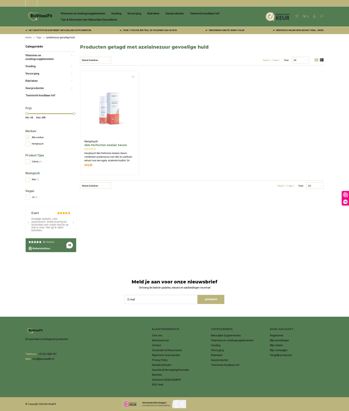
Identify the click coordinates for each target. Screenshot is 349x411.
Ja (34, 197)
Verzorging (134, 13)
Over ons (157, 335)
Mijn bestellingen (279, 340)
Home (28, 37)
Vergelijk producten (281, 355)
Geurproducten (174, 13)
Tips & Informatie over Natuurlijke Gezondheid (89, 19)
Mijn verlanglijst (279, 350)
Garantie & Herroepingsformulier (170, 369)
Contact (156, 345)
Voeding (116, 13)
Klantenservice (160, 340)
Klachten (157, 374)
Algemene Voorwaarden (166, 355)
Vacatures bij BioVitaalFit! (166, 379)
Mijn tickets (276, 345)
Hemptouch (37, 144)
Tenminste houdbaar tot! (205, 13)
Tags (38, 37)
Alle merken (38, 137)
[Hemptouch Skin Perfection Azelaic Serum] (109, 107)
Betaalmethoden (161, 364)
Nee (35, 179)
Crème (37, 161)
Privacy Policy (160, 360)
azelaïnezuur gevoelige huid (60, 37)
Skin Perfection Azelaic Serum (105, 145)
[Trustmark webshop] (154, 404)
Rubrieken (153, 13)
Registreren (276, 335)
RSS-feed (157, 384)
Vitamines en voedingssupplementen (83, 13)
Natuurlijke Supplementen (226, 335)
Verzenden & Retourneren (167, 350)
